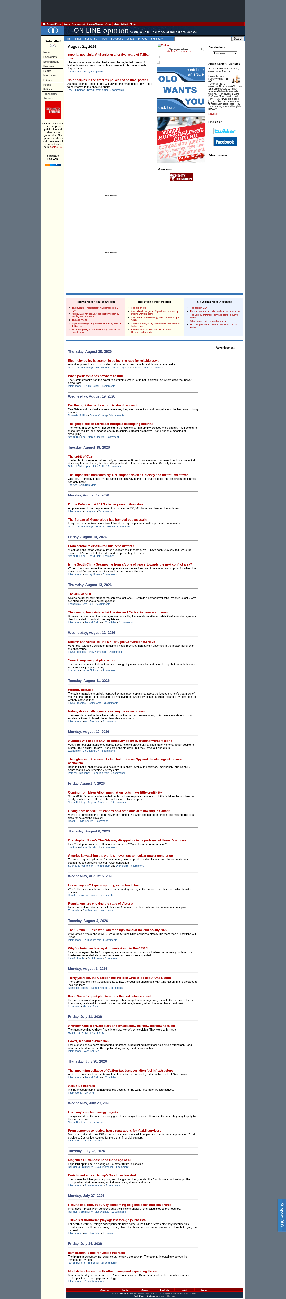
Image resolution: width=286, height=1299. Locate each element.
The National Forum (52, 24)
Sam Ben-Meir (87, 484)
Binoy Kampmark (93, 71)
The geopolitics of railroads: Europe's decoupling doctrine (110, 424)
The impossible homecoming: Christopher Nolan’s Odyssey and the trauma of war (128, 475)
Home (46, 52)
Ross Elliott (94, 556)
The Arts (72, 484)
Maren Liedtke (96, 437)
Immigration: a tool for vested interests (96, 1252)
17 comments (113, 466)
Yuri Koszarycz (92, 940)
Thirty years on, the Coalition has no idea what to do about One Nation (119, 978)
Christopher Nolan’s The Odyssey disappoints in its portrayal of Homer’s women (127, 840)
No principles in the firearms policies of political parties (107, 80)
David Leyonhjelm (97, 89)
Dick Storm (122, 865)
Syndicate (157, 38)
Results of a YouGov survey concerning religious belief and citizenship (119, 1205)
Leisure (47, 80)
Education (74, 670)
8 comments (124, 526)
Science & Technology (80, 367)
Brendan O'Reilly (105, 526)
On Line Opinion (95, 24)
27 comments (109, 1262)
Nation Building (77, 437)
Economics (50, 57)
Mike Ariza (111, 622)
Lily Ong (89, 1092)
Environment (51, 61)
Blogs (116, 24)
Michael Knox (90, 1006)
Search (125, 1290)
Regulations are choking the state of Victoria (100, 903)
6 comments (103, 604)
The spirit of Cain (198, 307)
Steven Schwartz (91, 670)
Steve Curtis (141, 367)
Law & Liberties (76, 89)
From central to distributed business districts (101, 546)
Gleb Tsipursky (91, 750)
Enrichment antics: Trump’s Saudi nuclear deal (102, 1175)
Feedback (117, 38)
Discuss (144, 1290)
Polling (124, 24)
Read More (214, 114)
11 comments (118, 1211)
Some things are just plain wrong (92, 660)
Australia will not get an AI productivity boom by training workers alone (120, 740)
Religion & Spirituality (80, 1167)
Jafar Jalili (98, 466)
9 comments (116, 987)
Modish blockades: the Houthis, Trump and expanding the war (113, 1271)
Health (47, 70)
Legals (131, 38)
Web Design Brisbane (144, 1296)
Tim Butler (93, 1262)
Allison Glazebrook (90, 847)
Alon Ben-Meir (92, 721)
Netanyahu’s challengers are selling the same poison (106, 711)
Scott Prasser (95, 958)
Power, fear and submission (88, 1041)
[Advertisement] (143, 11)
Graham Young (98, 415)
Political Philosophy (79, 466)
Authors (48, 98)
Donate (67, 24)
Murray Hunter (92, 574)
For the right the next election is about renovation (215, 311)
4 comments (108, 386)
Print (68, 38)
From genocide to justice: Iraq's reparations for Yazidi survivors (114, 1130)
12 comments (118, 802)
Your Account (78, 24)
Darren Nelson (96, 1122)
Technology (50, 93)
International (50, 75)
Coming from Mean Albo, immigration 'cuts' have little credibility (115, 792)
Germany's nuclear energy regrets (93, 1112)
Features (48, 66)
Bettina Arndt (95, 702)
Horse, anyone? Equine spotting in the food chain (104, 885)
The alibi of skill (79, 320)
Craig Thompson (104, 1167)
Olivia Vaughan (120, 367)
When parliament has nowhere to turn (209, 321)
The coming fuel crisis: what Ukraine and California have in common (118, 612)
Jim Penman (90, 910)
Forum (108, 24)
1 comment (157, 367)
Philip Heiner (91, 386)
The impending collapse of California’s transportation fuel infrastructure (120, 1070)
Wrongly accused (80, 689)
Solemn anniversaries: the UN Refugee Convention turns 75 (151, 330)
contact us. (56, 147)
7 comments (106, 895)
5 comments (110, 574)
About (132, 24)
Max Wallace (102, 1211)
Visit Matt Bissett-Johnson (179, 51)
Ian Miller (83, 1032)
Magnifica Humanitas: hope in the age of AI (99, 1160)
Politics (47, 89)
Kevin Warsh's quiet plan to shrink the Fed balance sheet (109, 996)
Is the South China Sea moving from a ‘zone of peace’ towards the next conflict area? (130, 564)
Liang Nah (90, 511)
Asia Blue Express (81, 1085)
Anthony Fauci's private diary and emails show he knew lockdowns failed (121, 1025)
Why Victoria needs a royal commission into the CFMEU (109, 948)
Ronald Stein (102, 367)
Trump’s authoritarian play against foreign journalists (107, 1220)
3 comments (117, 89)
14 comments (116, 415)
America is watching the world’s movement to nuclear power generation (120, 855)
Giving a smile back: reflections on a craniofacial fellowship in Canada (119, 811)
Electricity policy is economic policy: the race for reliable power (114, 360)
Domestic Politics (78, 415)
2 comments (105, 511)
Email (78, 38)
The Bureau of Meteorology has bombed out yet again (107, 519)
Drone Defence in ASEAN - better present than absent (107, 504)
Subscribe (91, 38)
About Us (104, 1290)
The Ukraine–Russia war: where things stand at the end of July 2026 (117, 930)
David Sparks (85, 820)
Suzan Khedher (93, 1140)
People (47, 84)
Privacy (142, 38)
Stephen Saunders (98, 802)
